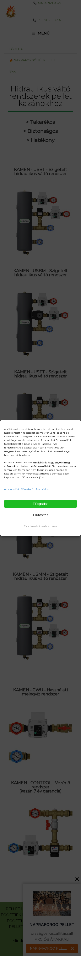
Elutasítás (40, 515)
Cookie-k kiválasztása (40, 526)
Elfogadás (40, 504)
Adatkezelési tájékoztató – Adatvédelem (28, 489)
